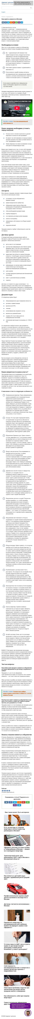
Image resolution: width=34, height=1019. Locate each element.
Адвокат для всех (8, 2)
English (3, 12)
